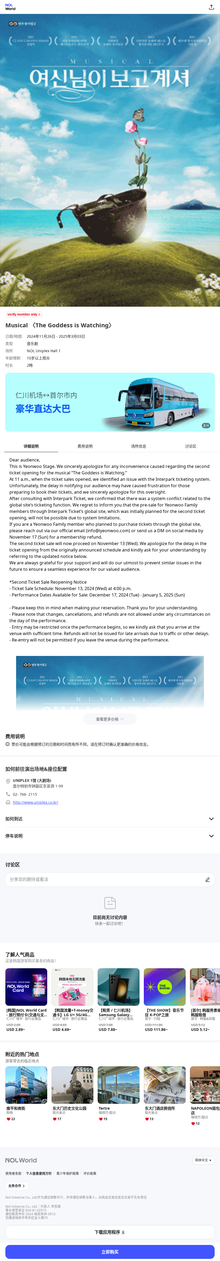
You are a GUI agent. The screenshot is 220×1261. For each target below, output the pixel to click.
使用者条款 (13, 1173)
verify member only (22, 314)
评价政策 (89, 1173)
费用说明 (85, 446)
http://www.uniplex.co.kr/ (35, 802)
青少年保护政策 (67, 1173)
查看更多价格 (107, 719)
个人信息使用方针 (39, 1173)
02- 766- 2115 (25, 794)
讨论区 (190, 446)
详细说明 (31, 446)
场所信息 (138, 446)
